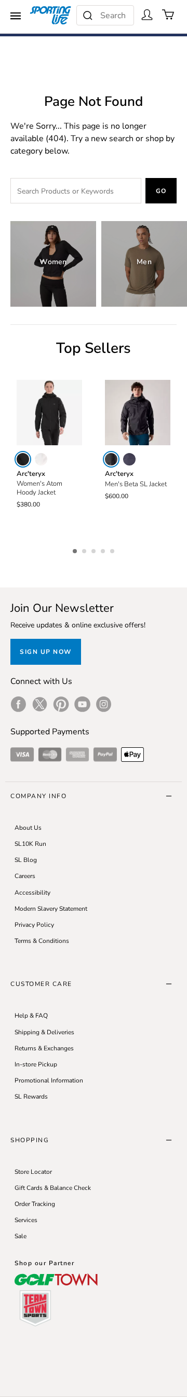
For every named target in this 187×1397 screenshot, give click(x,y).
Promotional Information (49, 1080)
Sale (20, 1236)
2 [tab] (85, 549)
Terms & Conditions (42, 941)
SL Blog (26, 860)
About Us (28, 828)
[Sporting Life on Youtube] (82, 704)
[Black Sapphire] (129, 459)
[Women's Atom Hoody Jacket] (49, 412)
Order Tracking (35, 1204)
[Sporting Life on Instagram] (104, 704)
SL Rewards (31, 1096)
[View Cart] (168, 14)
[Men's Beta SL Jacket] (137, 412)
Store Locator (33, 1172)
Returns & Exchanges (44, 1048)
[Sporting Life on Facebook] (18, 704)
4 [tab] (104, 549)
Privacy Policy (34, 925)
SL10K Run (30, 844)
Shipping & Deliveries (44, 1032)
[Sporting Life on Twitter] (40, 704)
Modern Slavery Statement (51, 909)
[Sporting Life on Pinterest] (61, 704)
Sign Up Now (46, 652)
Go (161, 191)
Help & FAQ (31, 1015)
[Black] (23, 459)
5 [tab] (113, 549)
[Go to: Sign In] (147, 14)
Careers (25, 876)
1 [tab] (76, 549)
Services (26, 1220)
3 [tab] (94, 549)
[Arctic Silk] (41, 459)
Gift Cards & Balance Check (53, 1188)
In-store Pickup (36, 1064)
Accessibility (32, 892)
